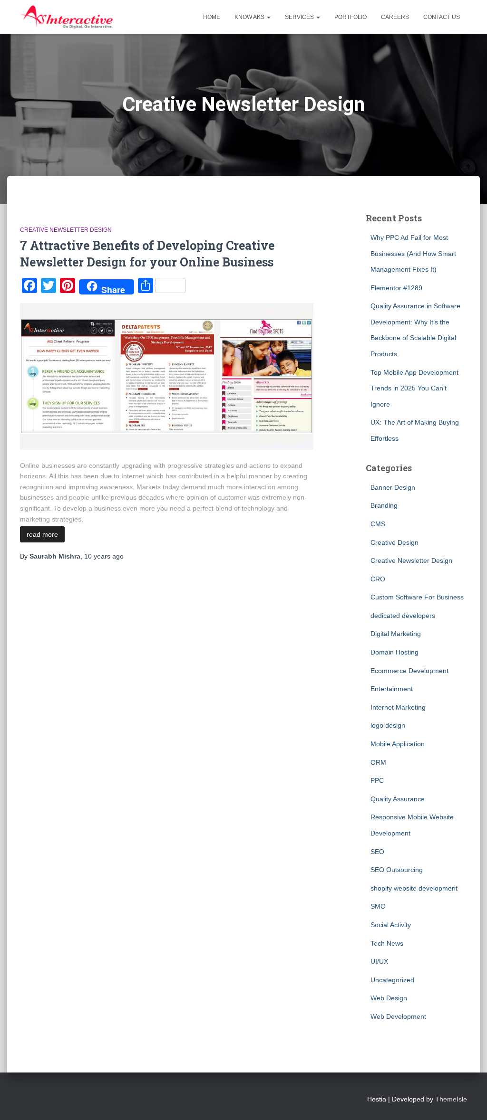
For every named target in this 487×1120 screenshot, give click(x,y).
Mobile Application (397, 744)
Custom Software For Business (417, 597)
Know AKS (250, 17)
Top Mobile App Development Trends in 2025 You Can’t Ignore (414, 388)
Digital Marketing (395, 633)
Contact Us (441, 17)
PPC (377, 780)
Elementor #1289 (396, 288)
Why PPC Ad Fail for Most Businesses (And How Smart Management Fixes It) (413, 253)
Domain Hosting (394, 652)
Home (211, 17)
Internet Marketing (398, 707)
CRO (377, 579)
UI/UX (379, 961)
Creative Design (394, 542)
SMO (378, 906)
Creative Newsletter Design (66, 230)
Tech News (386, 943)
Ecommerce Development (409, 670)
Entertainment (391, 689)
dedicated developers (402, 615)
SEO (377, 851)
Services (300, 17)
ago (104, 556)
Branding (384, 505)
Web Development (398, 1016)
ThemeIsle (451, 1099)
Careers (395, 17)
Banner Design (392, 487)
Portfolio (350, 17)
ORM (378, 762)
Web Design (388, 998)
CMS (377, 524)
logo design (387, 725)
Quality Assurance (397, 799)
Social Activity (390, 925)
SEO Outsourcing (396, 869)
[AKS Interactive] (66, 17)
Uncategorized (392, 980)
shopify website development (414, 888)
